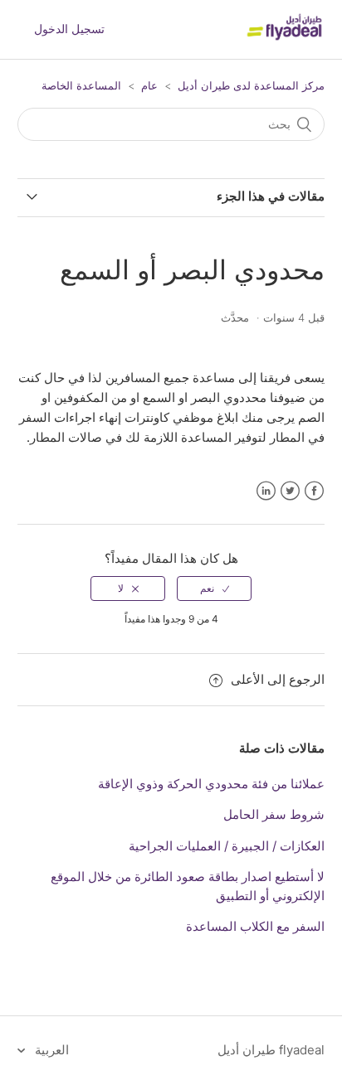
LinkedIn (266, 491)
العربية (50, 1050)
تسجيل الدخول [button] (69, 29)
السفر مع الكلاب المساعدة (255, 926)
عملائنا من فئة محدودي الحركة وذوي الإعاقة (211, 784)
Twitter (290, 491)
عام (149, 85)
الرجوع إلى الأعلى (278, 679)
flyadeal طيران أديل (271, 1050)
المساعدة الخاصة (81, 85)
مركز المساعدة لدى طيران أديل (251, 85)
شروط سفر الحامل (274, 814)
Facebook (314, 491)
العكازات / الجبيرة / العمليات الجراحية (227, 846)
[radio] (214, 588)
